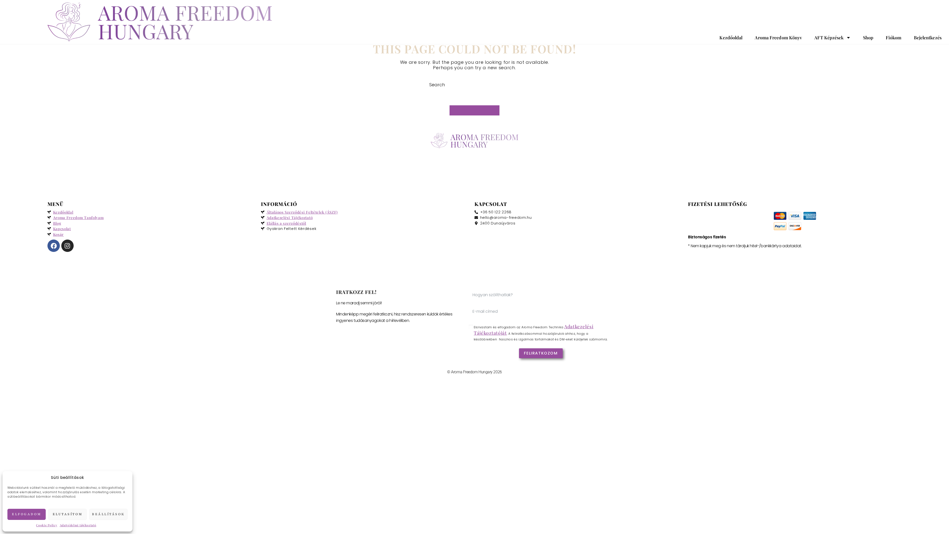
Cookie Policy (46, 525)
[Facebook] (53, 246)
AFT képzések (828, 38)
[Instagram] (67, 246)
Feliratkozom (541, 353)
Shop (868, 38)
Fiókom (894, 38)
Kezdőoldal (730, 38)
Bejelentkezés (928, 38)
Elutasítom (68, 514)
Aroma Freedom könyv (778, 38)
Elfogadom (26, 514)
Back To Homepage (474, 110)
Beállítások (108, 514)
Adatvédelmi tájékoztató (78, 525)
